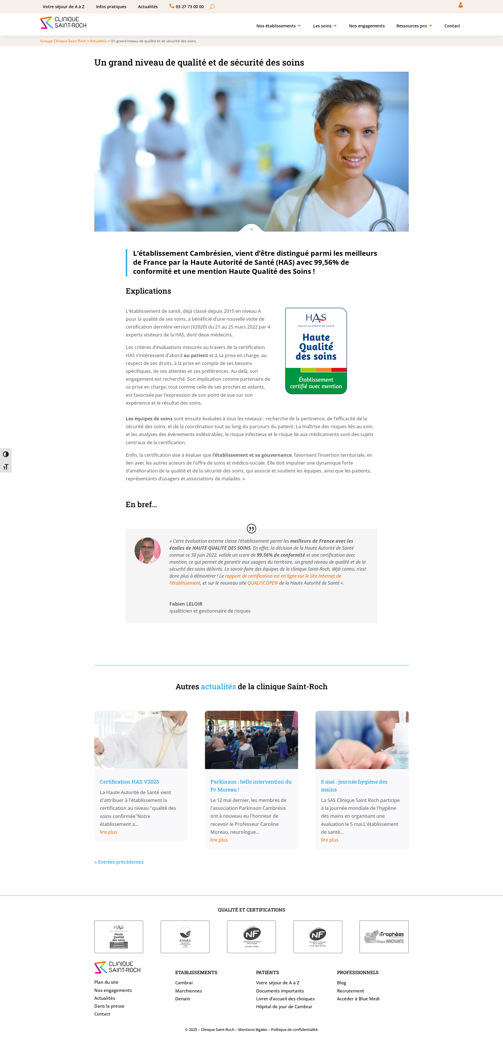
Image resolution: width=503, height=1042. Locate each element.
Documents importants (280, 991)
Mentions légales (252, 1029)
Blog (341, 982)
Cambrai (184, 982)
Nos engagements (367, 26)
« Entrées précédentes (119, 862)
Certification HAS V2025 (129, 781)
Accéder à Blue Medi (358, 999)
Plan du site (106, 982)
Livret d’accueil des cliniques (285, 999)
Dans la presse (109, 1006)
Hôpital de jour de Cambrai (284, 1006)
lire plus (108, 832)
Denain (182, 999)
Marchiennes (188, 991)
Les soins (322, 26)
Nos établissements (276, 26)
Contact (452, 26)
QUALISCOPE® (262, 583)
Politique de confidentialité (294, 1029)
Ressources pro (411, 26)
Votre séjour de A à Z (278, 982)
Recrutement (350, 991)
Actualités (104, 998)
